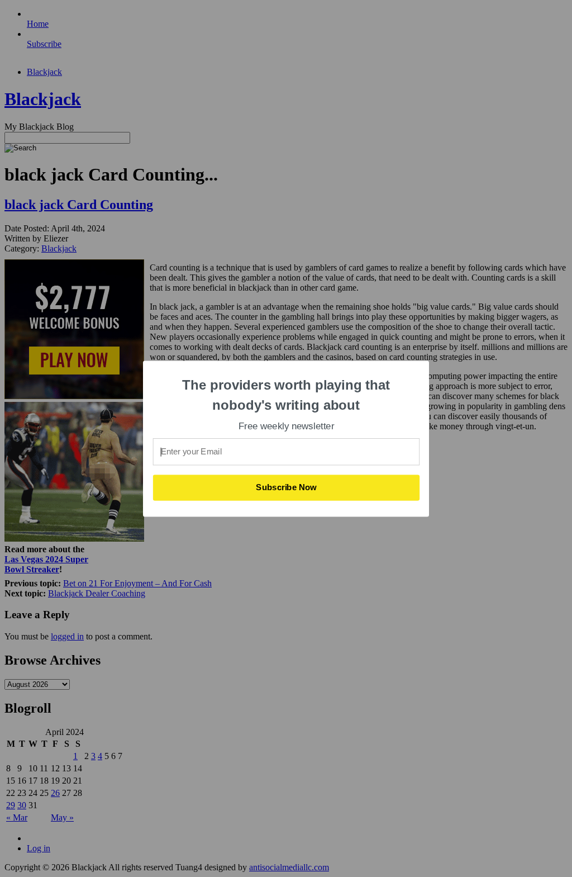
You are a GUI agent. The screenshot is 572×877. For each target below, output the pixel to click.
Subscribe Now (286, 487)
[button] (286, 394)
